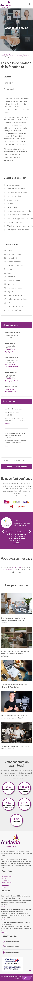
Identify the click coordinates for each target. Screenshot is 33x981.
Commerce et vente (14, 254)
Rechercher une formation (16, 467)
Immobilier (11, 277)
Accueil (3, 55)
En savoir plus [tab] (10, 89)
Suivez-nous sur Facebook (12, 946)
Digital (9, 269)
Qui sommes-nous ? (7, 876)
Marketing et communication (17, 299)
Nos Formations (11, 55)
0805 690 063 (10, 389)
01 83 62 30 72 (10, 350)
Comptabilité (12, 258)
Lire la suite (7, 423)
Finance (10, 273)
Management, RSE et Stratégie (18, 295)
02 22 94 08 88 (10, 379)
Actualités (4, 878)
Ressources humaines (22, 55)
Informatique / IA (13, 280)
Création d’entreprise (14, 262)
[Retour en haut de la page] (30, 971)
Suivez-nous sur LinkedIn (12, 941)
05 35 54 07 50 (10, 364)
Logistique (11, 292)
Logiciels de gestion (14, 288)
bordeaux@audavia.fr (12, 366)
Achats (10, 251)
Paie (9, 303)
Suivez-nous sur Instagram (12, 952)
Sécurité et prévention (15, 310)
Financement (5, 885)
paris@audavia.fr (11, 352)
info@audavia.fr (11, 391)
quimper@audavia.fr (12, 381)
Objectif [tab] (7, 77)
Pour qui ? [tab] (8, 83)
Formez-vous (5, 880)
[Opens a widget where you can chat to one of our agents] (26, 978)
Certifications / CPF (7, 882)
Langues (10, 284)
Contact (4, 887)
